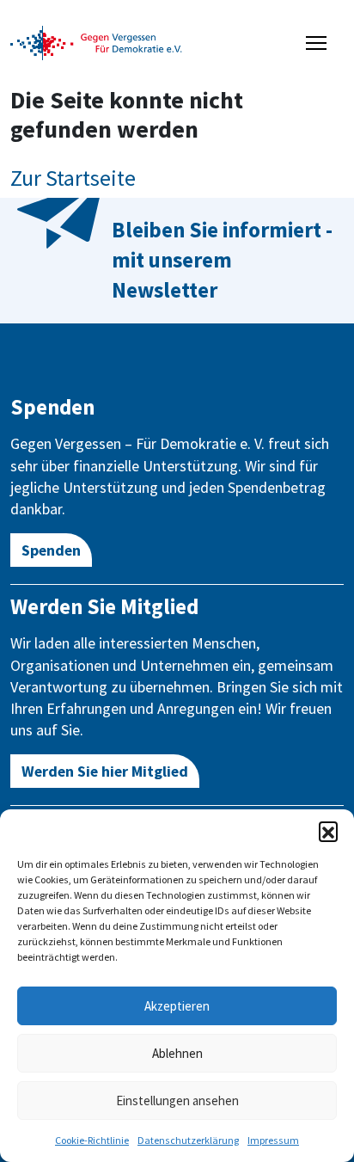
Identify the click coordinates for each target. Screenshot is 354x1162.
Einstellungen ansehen (177, 1100)
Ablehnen (177, 1053)
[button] (328, 830)
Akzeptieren (177, 1006)
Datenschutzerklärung (188, 1140)
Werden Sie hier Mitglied (104, 771)
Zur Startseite (73, 177)
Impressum (273, 1140)
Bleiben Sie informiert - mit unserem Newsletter (222, 260)
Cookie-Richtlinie (92, 1140)
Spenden (51, 550)
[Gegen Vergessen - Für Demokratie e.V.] (96, 41)
